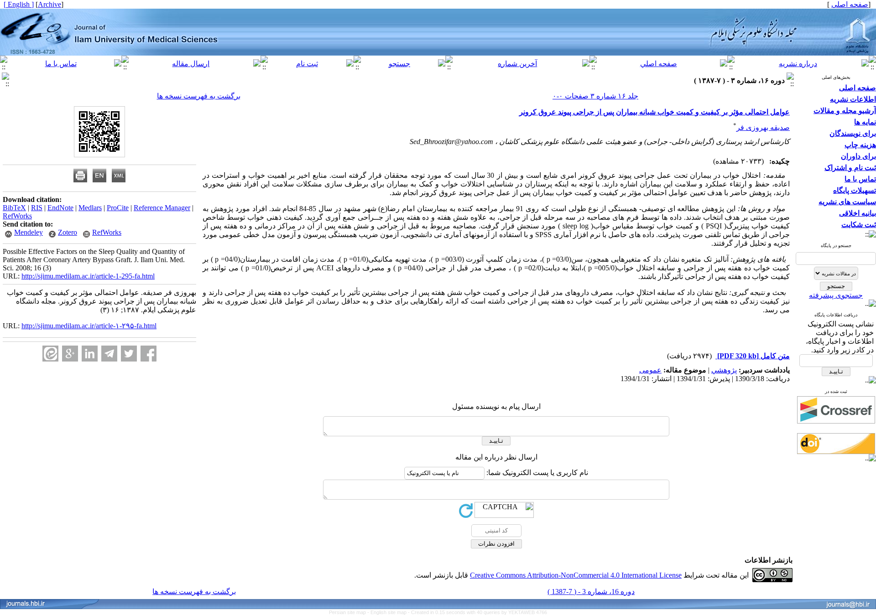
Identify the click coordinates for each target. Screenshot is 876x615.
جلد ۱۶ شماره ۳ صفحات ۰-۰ (595, 96)
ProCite (118, 208)
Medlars (90, 208)
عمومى (650, 370)
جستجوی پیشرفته (836, 295)
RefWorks (17, 216)
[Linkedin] (90, 354)
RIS (36, 208)
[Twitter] (129, 354)
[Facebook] (148, 354)
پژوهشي (724, 370)
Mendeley (28, 232)
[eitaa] (50, 354)
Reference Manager (162, 208)
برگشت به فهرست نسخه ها (198, 96)
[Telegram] (109, 354)
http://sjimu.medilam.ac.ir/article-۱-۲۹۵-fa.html (88, 326)
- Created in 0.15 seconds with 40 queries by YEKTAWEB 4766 (477, 612)
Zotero (67, 232)
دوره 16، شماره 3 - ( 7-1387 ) (591, 591)
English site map (389, 612)
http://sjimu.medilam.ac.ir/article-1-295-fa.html (88, 276)
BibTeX (14, 208)
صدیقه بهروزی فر (763, 127)
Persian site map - (349, 612)
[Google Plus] (70, 354)
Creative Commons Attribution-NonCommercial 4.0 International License (576, 575)
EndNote (60, 208)
